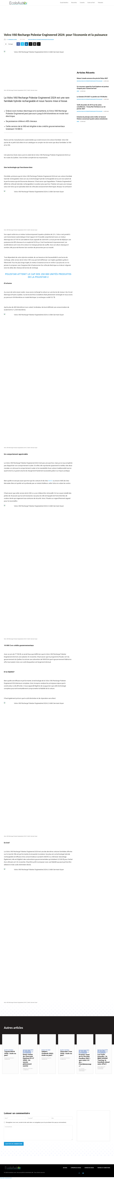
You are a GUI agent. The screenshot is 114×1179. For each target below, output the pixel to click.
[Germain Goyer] (5, 40)
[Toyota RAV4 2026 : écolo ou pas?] (10, 1040)
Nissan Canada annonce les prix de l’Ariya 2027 (92, 78)
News (78, 91)
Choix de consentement (6, 1178)
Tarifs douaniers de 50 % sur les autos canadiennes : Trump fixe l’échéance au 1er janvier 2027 (91, 107)
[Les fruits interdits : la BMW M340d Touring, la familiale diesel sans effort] (104, 1040)
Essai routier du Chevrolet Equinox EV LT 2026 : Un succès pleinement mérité (28, 1060)
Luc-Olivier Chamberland (82, 1069)
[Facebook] (18, 44)
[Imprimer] (34, 44)
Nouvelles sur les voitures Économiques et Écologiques (89, 81)
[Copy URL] (39, 44)
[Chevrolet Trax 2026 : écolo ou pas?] (66, 1040)
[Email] (30, 44)
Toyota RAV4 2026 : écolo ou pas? (10, 1053)
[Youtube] (83, 1173)
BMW (50, 481)
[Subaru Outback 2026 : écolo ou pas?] (48, 1040)
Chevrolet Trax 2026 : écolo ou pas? (66, 1053)
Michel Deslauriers (9, 1058)
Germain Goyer (12, 39)
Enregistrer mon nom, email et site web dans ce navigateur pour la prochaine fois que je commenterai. (36, 1122)
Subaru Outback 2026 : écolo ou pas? (48, 1053)
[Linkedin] (26, 44)
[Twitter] (22, 44)
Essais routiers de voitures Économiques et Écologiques (41, 39)
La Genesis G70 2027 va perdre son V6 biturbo (92, 97)
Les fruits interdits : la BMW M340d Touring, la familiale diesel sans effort (104, 1059)
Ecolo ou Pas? (8, 1050)
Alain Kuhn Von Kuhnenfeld (101, 1067)
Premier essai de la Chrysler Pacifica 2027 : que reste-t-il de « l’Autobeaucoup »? (85, 1060)
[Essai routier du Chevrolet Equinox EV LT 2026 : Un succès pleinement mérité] (29, 1040)
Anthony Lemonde (28, 1068)
